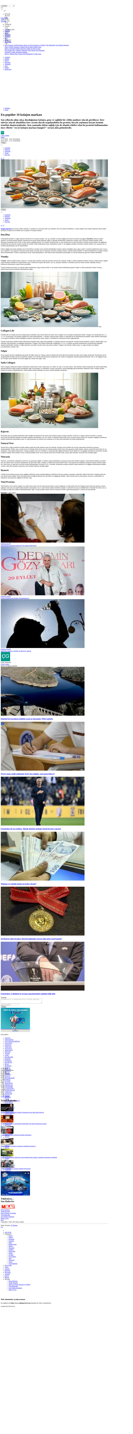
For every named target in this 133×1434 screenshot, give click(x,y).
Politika (7, 31)
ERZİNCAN (9, 1085)
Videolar (18, 50)
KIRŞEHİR (8, 1114)
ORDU (7, 1137)
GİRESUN (8, 1092)
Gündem (7, 30)
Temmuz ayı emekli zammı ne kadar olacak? (18, 884)
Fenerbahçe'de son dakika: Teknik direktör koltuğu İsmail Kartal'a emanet (31, 829)
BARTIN (8, 1059)
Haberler (7, 108)
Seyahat (33, 49)
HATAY (7, 1095)
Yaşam (33, 50)
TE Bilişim (14, 1225)
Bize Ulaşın (18, 54)
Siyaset (38, 49)
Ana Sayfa (8, 1232)
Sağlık (28, 49)
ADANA (8, 1038)
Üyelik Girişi (37, 54)
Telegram (7, 151)
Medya (7, 49)
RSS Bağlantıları (27, 54)
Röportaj (23, 49)
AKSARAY (8, 1043)
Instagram (19, 52)
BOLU (7, 1064)
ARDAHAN (9, 1050)
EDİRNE (8, 1080)
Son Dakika (8, 50)
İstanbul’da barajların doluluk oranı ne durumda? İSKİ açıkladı (27, 719)
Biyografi (8, 1272)
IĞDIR (7, 1099)
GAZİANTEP (9, 1088)
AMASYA (8, 1045)
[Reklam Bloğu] (15, 1031)
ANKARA (8, 1046)
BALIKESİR (9, 1057)
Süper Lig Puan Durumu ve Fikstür (34, 45)
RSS (2, 1220)
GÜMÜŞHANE (10, 1090)
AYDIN (7, 1053)
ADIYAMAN (9, 1039)
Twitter (13, 52)
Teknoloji (24, 50)
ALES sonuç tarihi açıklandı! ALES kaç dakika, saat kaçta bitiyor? (28, 774)
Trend (29, 50)
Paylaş (3, 142)
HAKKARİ (8, 1094)
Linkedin (7, 148)
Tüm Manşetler (50, 45)
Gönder (4, 1007)
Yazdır (7, 153)
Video (6, 1267)
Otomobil (8, 37)
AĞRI (7, 1055)
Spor (6, 38)
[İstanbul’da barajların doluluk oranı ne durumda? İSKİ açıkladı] (43, 715)
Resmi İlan (8, 42)
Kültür (7, 40)
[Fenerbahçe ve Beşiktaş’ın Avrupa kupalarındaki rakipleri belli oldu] (43, 990)
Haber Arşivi (5, 1218)
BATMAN (8, 1060)
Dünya (7, 33)
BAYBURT (8, 1062)
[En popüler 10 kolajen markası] (54, 208)
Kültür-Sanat (37, 47)
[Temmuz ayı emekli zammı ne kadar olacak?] (43, 880)
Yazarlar (7, 1269)
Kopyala (7, 155)
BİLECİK (8, 1069)
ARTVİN (8, 1052)
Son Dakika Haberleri (62, 45)
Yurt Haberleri (40, 50)
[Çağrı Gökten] (5, 660)
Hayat (27, 47)
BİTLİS (7, 1073)
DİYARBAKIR (10, 1078)
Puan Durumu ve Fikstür (8, 1213)
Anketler (7, 1274)
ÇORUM (8, 1170)
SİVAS (7, 1148)
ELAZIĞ (7, 1081)
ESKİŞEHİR (9, 1087)
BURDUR (8, 1066)
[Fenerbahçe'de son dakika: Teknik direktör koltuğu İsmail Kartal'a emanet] (43, 825)
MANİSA (8, 1125)
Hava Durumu (9, 45)
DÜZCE (7, 1076)
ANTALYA (8, 1048)
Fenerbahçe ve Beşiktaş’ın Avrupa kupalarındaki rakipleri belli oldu (28, 994)
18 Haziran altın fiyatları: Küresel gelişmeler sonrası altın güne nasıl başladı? (31, 939)
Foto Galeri (8, 1265)
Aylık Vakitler (5, 1096)
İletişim (7, 1277)
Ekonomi (7, 35)
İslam (31, 47)
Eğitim (11, 47)
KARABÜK (9, 1102)
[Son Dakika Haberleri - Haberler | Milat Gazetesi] (15, 4)
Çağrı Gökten (5, 664)
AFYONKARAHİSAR (12, 1041)
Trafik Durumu (18, 45)
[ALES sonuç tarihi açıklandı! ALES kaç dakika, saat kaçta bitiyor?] (43, 770)
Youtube (24, 52)
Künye (7, 1276)
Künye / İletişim (10, 54)
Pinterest (7, 149)
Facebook (8, 52)
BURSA (7, 1067)
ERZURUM (8, 1083)
